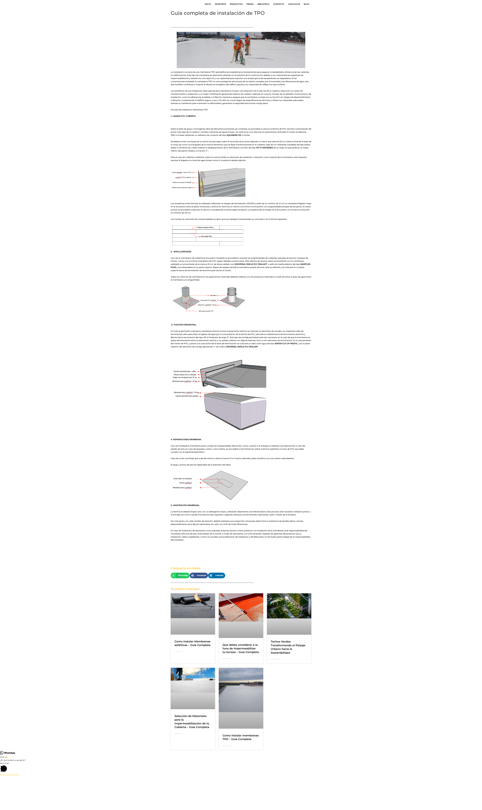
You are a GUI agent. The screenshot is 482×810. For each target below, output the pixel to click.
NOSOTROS (220, 4)
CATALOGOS (294, 4)
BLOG (306, 4)
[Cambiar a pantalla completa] (8, 778)
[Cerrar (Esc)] (19, 778)
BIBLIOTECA (263, 4)
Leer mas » (179, 652)
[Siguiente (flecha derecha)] (8, 782)
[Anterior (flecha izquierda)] (2, 782)
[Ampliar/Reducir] (2, 778)
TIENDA (250, 4)
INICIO (208, 4)
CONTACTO (278, 4)
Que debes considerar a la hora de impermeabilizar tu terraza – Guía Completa (241, 648)
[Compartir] (13, 778)
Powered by (9, 775)
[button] (180, 575)
